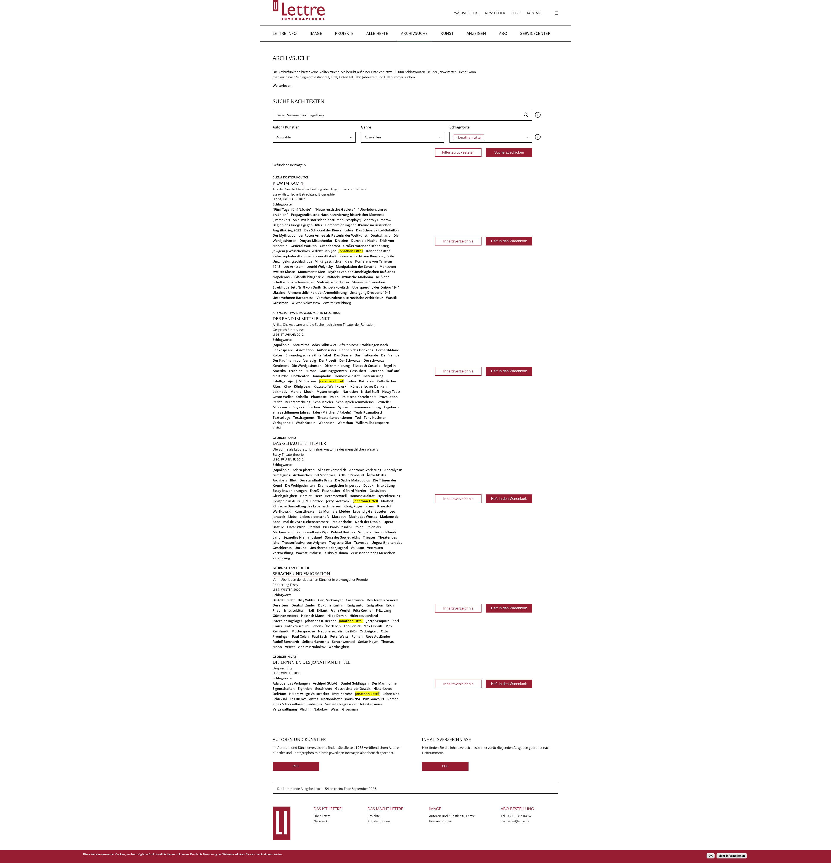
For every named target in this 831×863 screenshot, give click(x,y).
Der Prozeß (327, 360)
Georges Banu (284, 438)
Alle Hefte (377, 33)
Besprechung (282, 668)
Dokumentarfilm (331, 605)
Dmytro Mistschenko (316, 240)
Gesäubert (358, 371)
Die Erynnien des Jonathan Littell (311, 662)
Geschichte (323, 688)
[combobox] (314, 137)
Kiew (348, 261)
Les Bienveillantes (304, 699)
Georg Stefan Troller (291, 568)
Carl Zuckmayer (330, 600)
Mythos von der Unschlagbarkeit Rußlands (361, 271)
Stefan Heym (368, 641)
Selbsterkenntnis (315, 641)
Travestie (361, 542)
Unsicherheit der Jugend (329, 547)
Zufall (277, 428)
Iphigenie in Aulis (286, 501)
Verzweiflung (283, 553)
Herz (318, 496)
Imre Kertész (342, 693)
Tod (358, 417)
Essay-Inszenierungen (290, 490)
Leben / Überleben (326, 626)
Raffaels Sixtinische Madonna (350, 277)
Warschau (345, 422)
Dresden (341, 240)
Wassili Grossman (344, 709)
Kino (287, 386)
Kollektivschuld (297, 626)
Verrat (290, 647)
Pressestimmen (440, 821)
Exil (311, 610)
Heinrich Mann (312, 615)
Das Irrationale (366, 355)
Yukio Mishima (336, 553)
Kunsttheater (305, 511)
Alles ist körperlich (332, 470)
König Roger (353, 506)
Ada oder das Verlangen (291, 683)
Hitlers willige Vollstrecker (309, 693)
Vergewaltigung (285, 709)
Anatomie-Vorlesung (365, 470)
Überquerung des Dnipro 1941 (376, 287)
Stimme (329, 407)
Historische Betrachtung (299, 194)
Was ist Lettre (466, 13)
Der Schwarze (350, 360)
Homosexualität (347, 376)
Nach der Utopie (367, 522)
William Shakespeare (372, 422)
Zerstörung (281, 558)
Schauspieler (323, 402)
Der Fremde (390, 355)
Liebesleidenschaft (314, 516)
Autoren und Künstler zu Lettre (452, 816)
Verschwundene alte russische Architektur (350, 297)
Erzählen (296, 371)
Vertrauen (375, 547)
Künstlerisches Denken (368, 386)
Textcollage (281, 417)
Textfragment (303, 417)
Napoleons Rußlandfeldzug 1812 (298, 277)
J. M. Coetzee (306, 381)
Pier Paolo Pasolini (337, 527)
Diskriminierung (337, 365)
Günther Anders (285, 615)
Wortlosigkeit (339, 647)
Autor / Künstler (286, 127)
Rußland (383, 277)
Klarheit (387, 501)
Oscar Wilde (296, 527)
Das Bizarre (343, 355)
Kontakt (534, 13)
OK (711, 855)
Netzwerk (321, 821)
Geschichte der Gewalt (352, 688)
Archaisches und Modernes (314, 475)
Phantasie (319, 397)
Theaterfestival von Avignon (304, 542)
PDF (296, 766)
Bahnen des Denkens (356, 350)
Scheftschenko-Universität (293, 282)
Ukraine (279, 292)
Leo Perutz (352, 626)
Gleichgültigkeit (285, 496)
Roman (357, 636)
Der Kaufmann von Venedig (294, 360)
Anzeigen (476, 33)
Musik (309, 391)
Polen (334, 397)
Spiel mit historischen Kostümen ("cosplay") (327, 220)
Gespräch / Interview (288, 329)
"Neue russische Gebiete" (335, 209)
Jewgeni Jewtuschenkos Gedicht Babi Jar (304, 251)
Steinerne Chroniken (368, 282)
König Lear (302, 386)
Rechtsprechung (297, 402)
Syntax (343, 407)
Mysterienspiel (328, 391)
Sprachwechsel (343, 641)
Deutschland (380, 235)
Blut (293, 480)
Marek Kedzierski (327, 313)
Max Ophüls (373, 626)
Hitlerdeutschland (364, 615)
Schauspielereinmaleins (355, 402)
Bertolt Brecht (284, 600)
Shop (516, 13)
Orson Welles (283, 397)
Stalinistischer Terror (333, 282)
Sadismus (315, 704)
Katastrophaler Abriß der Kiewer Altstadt (305, 256)
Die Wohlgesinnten (307, 365)
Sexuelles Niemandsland (302, 537)
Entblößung (386, 485)
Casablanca (355, 600)
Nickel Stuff (370, 391)
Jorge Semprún (378, 621)
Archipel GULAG (325, 683)
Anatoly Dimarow (377, 220)
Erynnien (305, 688)
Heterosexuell (336, 496)
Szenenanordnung (366, 407)
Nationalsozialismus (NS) (337, 631)
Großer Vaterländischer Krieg (366, 246)
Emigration (374, 605)
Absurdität (301, 345)
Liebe (292, 516)
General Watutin (304, 246)
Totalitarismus (370, 704)
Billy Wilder (306, 600)
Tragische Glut (340, 542)
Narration (350, 391)
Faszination (331, 490)
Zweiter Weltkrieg (337, 303)
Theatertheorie (293, 454)
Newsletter (495, 13)
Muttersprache (303, 631)
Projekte (344, 33)
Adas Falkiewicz (324, 345)
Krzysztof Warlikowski (330, 386)
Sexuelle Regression (340, 704)
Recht (277, 402)
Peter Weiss (339, 636)
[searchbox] (314, 137)
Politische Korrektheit (359, 397)
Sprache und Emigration (301, 573)
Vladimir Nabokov (311, 647)
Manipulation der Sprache (356, 266)
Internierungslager (287, 621)
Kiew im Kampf (288, 183)
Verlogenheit (283, 422)
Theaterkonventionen (334, 417)
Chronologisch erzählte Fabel (308, 355)
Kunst (447, 33)
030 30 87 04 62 (519, 816)
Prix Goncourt (373, 699)
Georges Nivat (284, 656)
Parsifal (314, 527)
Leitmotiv (280, 391)
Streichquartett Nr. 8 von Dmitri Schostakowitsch (311, 287)
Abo (503, 33)
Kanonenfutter (378, 251)
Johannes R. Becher (320, 621)
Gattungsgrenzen (333, 371)
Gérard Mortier (354, 490)
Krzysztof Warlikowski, (293, 313)
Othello (302, 397)
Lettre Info (285, 33)
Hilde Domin (337, 615)
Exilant (322, 610)
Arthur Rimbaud (351, 475)
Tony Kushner (375, 417)
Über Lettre (322, 816)
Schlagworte (459, 127)
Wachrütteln (306, 422)
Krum (370, 506)
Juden (351, 381)
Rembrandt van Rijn (312, 532)
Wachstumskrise (309, 553)
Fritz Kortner (363, 610)
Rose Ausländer (378, 636)
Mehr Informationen (731, 855)
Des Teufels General (382, 600)
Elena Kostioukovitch (291, 177)
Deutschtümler (303, 605)
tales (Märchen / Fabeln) (332, 412)
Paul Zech (319, 636)
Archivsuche (414, 33)
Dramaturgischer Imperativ (339, 485)
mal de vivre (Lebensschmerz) (306, 522)
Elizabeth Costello (366, 365)
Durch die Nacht (364, 240)
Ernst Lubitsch (294, 610)
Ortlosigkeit (369, 631)
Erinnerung (281, 584)
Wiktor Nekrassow (305, 303)
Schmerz (364, 532)
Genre (366, 127)
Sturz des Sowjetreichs (342, 537)
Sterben (314, 407)
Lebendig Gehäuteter (370, 511)
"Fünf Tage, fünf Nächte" (292, 209)
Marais (295, 391)
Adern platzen (304, 470)
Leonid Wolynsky (319, 266)
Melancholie (342, 522)
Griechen (376, 371)
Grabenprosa (330, 246)
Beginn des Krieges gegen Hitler (297, 225)
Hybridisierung (389, 496)
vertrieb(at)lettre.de (515, 821)
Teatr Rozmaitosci (368, 412)
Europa (311, 371)
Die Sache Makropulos (352, 480)
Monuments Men (311, 271)
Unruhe (301, 547)
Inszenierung (373, 376)
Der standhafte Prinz (316, 480)
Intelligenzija (283, 381)
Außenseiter (326, 350)
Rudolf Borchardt (286, 641)
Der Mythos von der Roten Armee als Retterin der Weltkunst (320, 235)
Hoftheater (300, 376)
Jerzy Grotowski (338, 501)
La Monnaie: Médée (334, 511)
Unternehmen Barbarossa (293, 297)
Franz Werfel (340, 610)
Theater (369, 537)
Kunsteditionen (378, 821)
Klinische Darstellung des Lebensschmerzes (307, 506)
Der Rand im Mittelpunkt (301, 318)
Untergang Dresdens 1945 (370, 292)
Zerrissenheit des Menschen (373, 553)
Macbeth (339, 516)
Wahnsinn (327, 422)
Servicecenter (535, 33)
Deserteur (280, 605)
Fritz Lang (383, 610)
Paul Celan (300, 636)
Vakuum (357, 547)
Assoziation (305, 350)
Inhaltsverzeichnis (458, 241)
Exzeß (314, 490)
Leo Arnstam (293, 266)
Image (316, 33)
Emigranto (355, 605)
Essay (277, 194)
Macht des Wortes (363, 516)
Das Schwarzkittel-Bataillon (377, 230)
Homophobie (322, 376)
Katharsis (366, 381)
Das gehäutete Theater (299, 443)
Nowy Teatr (391, 391)
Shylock (299, 407)
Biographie (326, 194)
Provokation (388, 397)
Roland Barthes (343, 532)
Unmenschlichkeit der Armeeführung (317, 292)
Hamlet (306, 496)
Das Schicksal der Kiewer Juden (328, 230)
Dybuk (368, 485)
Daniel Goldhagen (355, 683)
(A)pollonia (281, 345)
